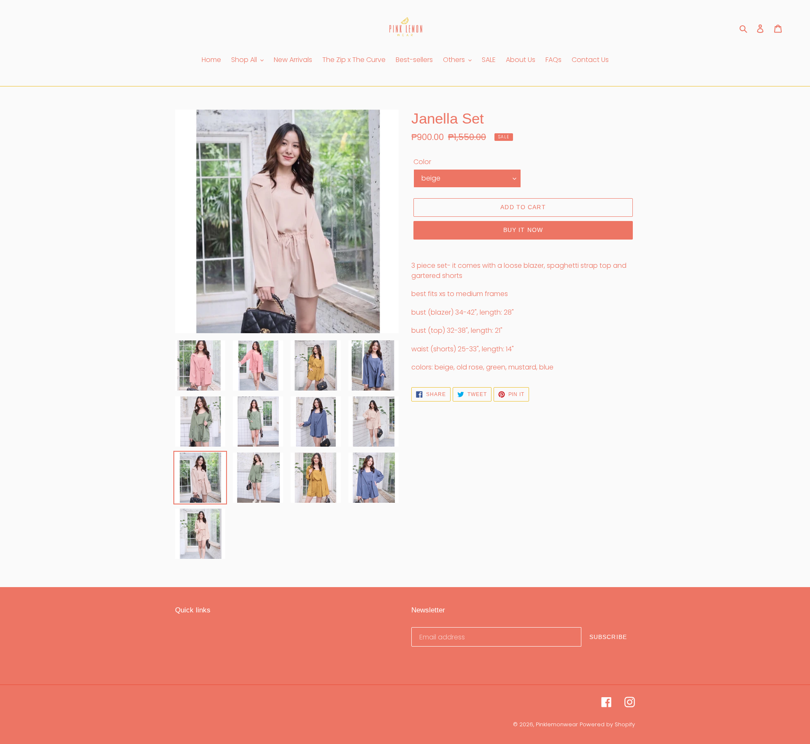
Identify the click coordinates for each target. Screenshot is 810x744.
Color (422, 162)
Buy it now (523, 229)
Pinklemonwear (557, 724)
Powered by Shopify (607, 724)
